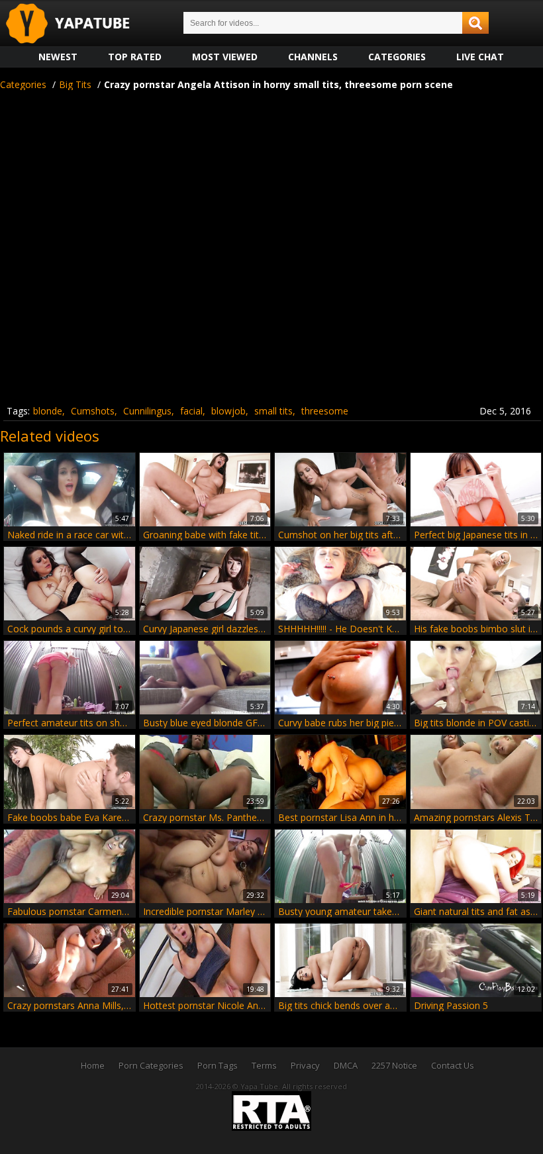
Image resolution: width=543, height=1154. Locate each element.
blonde (47, 411)
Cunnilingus (147, 411)
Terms (264, 1065)
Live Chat (480, 56)
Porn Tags (217, 1065)
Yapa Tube (78, 24)
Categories (397, 56)
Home (93, 1065)
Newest (57, 56)
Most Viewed (225, 56)
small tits (273, 411)
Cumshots (93, 411)
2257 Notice (394, 1065)
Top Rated (135, 56)
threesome (324, 411)
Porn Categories (151, 1065)
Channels (313, 56)
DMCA (346, 1065)
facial (191, 411)
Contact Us (452, 1065)
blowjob (228, 411)
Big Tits (75, 84)
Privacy (305, 1065)
